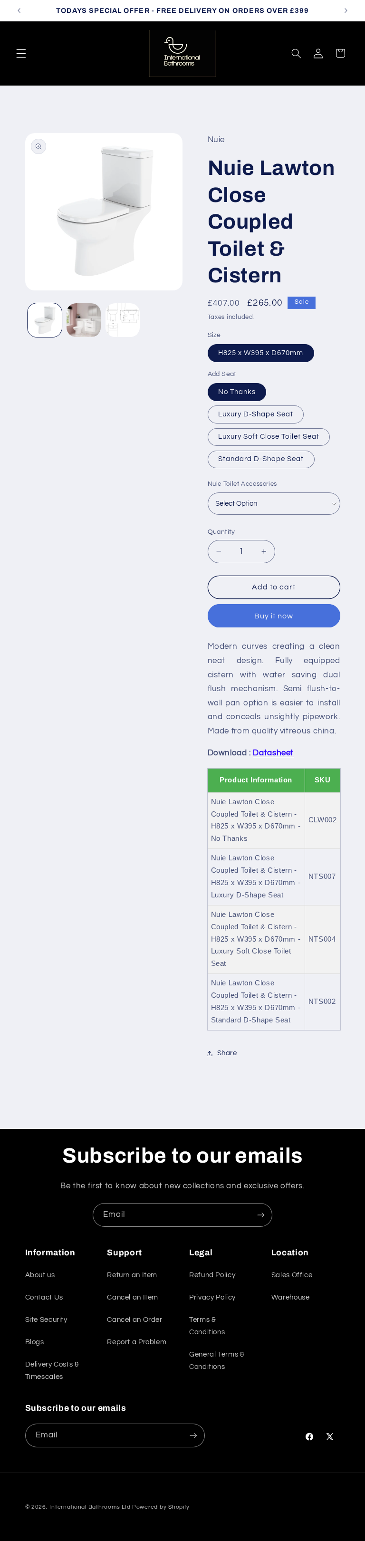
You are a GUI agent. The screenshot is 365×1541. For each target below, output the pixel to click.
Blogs (34, 1342)
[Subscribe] (261, 1214)
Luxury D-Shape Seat (256, 414)
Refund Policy (212, 1275)
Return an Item (132, 1275)
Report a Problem (136, 1342)
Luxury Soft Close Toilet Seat (268, 436)
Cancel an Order (134, 1319)
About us (40, 1275)
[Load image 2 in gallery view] (84, 320)
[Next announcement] (346, 10)
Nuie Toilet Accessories (243, 484)
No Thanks (237, 391)
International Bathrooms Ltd (89, 1507)
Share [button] (227, 1053)
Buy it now (274, 616)
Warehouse (290, 1297)
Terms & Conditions (207, 1326)
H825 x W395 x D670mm (261, 352)
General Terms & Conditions (216, 1360)
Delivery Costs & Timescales (52, 1370)
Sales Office (292, 1275)
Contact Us (44, 1297)
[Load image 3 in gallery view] (123, 320)
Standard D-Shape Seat (261, 458)
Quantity (221, 532)
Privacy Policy (212, 1297)
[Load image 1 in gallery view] (45, 320)
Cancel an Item (132, 1297)
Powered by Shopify (161, 1507)
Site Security (46, 1319)
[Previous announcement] (19, 10)
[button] (21, 53)
